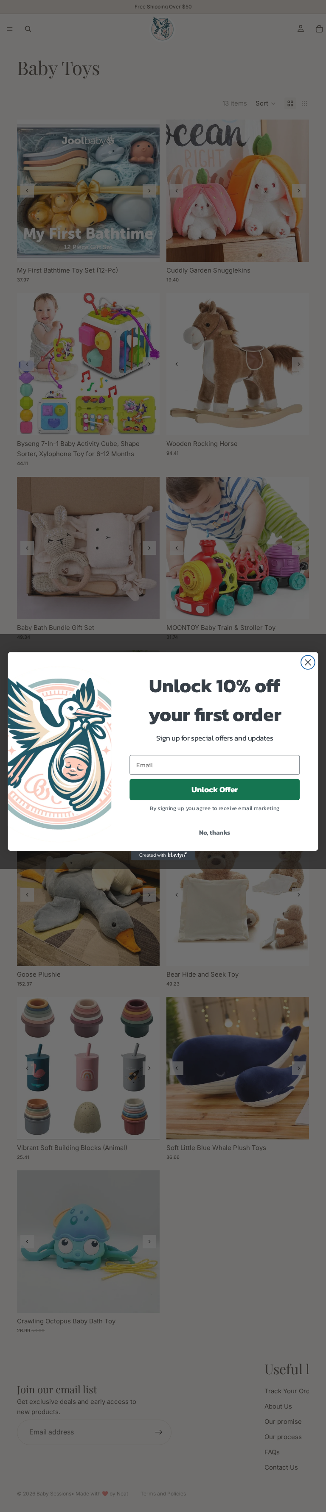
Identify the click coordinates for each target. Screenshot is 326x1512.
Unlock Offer (214, 789)
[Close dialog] (308, 662)
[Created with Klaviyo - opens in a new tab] (163, 855)
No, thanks (214, 831)
